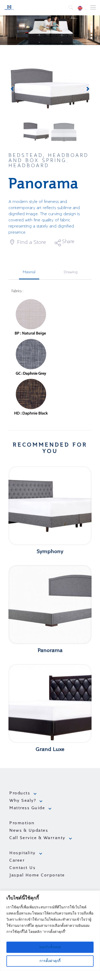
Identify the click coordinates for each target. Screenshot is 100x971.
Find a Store (31, 242)
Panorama (50, 650)
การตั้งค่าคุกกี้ (50, 961)
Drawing (70, 272)
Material (29, 272)
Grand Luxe (50, 749)
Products (19, 793)
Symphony (50, 551)
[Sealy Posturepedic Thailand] (9, 7)
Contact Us (22, 868)
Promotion (22, 823)
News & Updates (28, 831)
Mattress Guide (27, 808)
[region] (50, 930)
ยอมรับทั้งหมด (50, 947)
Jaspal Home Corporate (37, 875)
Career (17, 861)
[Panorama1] (50, 89)
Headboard (28, 166)
